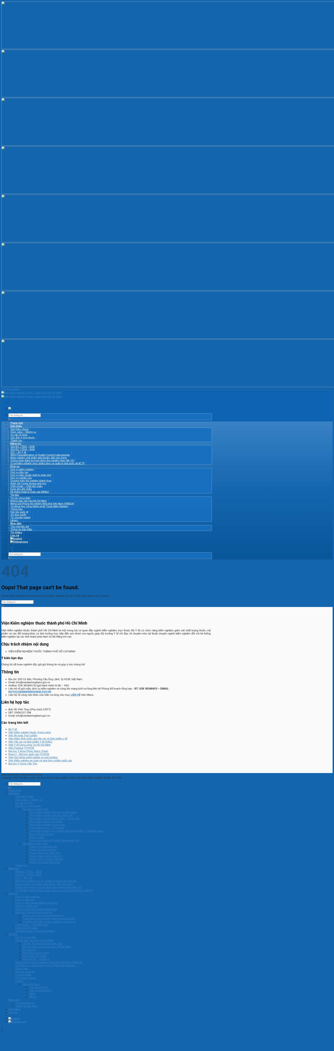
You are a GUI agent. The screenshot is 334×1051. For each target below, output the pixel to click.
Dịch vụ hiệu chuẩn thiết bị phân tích (36, 903)
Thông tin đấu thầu (26, 1006)
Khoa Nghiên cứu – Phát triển (46, 828)
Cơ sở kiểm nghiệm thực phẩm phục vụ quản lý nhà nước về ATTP (47, 463)
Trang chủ (14, 790)
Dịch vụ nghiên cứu (26, 906)
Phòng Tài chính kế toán (43, 846)
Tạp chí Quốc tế (38, 987)
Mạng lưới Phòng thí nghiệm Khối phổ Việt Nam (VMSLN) (49, 962)
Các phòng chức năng (35, 843)
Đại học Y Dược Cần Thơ (22, 763)
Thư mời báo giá (24, 1003)
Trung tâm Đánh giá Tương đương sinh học (54, 840)
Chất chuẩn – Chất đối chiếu (31, 924)
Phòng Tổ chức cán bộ (42, 849)
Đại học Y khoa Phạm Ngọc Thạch (28, 751)
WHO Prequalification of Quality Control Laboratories (46, 881)
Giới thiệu (14, 793)
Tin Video (14, 1009)
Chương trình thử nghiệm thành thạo (36, 909)
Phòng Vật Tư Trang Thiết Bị (46, 859)
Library (19, 981)
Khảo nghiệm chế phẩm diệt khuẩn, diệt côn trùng (44, 884)
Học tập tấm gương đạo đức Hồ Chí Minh (46, 946)
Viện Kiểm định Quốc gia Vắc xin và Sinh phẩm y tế (37, 738)
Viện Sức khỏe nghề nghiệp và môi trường (32, 757)
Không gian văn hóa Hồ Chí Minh (34, 940)
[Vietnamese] (19, 541)
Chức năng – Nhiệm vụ (28, 799)
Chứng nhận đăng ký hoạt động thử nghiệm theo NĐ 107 (48, 887)
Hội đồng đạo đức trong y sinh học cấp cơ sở (48, 921)
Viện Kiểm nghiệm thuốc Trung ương (29, 732)
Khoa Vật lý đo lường (41, 834)
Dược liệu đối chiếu (26, 928)
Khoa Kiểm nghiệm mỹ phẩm (46, 821)
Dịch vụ (13, 893)
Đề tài (32, 996)
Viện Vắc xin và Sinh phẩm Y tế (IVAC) (30, 741)
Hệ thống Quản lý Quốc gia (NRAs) (29, 491)
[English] (14, 1018)
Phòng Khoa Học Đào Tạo (44, 853)
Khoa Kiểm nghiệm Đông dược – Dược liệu (54, 818)
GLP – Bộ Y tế (23, 878)
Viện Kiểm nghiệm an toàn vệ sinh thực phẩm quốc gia (40, 760)
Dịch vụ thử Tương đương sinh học (42, 915)
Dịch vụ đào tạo (24, 899)
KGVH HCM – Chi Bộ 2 (35, 959)
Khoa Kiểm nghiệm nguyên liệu (47, 824)
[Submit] (10, 419)
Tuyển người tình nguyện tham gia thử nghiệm (48, 918)
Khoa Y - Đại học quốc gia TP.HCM (28, 754)
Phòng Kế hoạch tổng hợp (44, 862)
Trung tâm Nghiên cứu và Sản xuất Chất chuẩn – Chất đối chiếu (66, 831)
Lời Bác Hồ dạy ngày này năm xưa (42, 943)
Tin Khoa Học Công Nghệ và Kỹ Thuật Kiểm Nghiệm (39, 506)
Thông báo (21, 968)
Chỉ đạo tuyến (23, 974)
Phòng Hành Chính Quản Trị (45, 856)
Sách (32, 993)
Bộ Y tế (12, 729)
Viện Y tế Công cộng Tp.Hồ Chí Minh (29, 744)
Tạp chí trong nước (40, 990)
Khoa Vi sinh (36, 837)
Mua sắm (14, 999)
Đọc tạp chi (28, 949)
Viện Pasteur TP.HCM (21, 748)
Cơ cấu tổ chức (24, 802)
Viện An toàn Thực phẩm (22, 735)
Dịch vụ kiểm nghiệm (27, 896)
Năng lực (13, 868)
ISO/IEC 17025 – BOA (28, 871)
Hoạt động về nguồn (34, 956)
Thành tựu (21, 865)
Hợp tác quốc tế (24, 971)
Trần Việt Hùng (30, 984)
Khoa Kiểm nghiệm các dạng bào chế (51, 815)
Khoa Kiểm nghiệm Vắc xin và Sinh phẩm (53, 812)
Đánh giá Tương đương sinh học (34, 912)
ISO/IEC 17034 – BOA (28, 874)
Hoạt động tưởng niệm (35, 953)
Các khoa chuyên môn (35, 809)
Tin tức (12, 934)
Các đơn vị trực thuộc (28, 806)
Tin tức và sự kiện (25, 937)
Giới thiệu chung (24, 796)
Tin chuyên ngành (20, 517)
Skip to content (10, 389)
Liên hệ (12, 1012)
